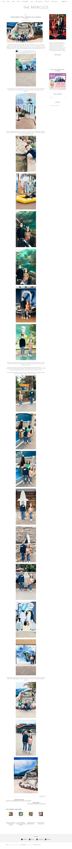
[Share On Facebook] (41, 796)
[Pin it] (44, 796)
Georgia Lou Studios (29, 844)
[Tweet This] (40, 796)
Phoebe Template (17, 844)
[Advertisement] (57, 126)
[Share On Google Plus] (43, 796)
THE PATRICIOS (36, 7)
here (42, 367)
